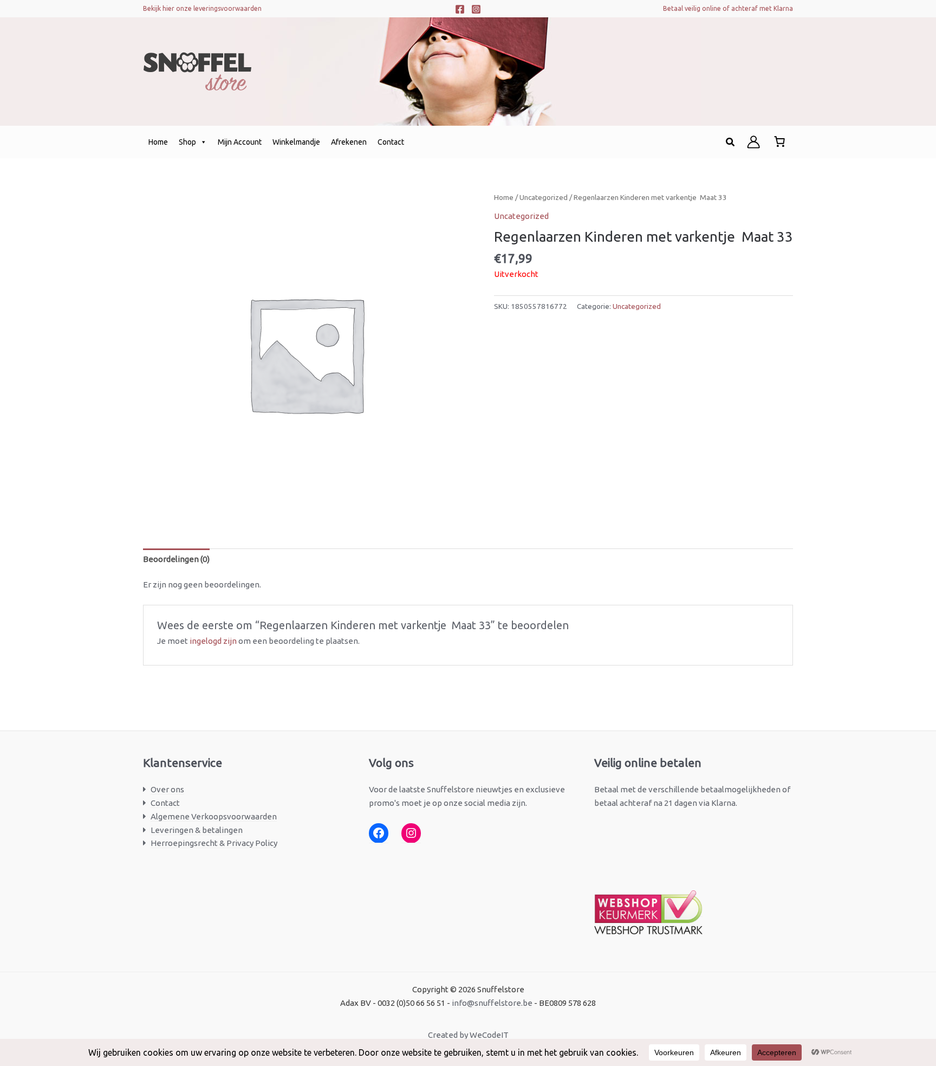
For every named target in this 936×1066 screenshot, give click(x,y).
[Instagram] (476, 9)
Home (158, 142)
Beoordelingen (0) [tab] (176, 559)
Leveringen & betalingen (197, 830)
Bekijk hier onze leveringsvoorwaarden (202, 8)
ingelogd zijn (213, 640)
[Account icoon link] (753, 142)
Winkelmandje (296, 142)
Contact (391, 142)
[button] (731, 142)
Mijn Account (240, 142)
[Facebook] (460, 9)
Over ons (167, 789)
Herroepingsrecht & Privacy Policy (214, 843)
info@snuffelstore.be (492, 1002)
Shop (187, 142)
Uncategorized (543, 197)
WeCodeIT (489, 1034)
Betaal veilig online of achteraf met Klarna (728, 8)
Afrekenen (349, 142)
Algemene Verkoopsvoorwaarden (214, 816)
